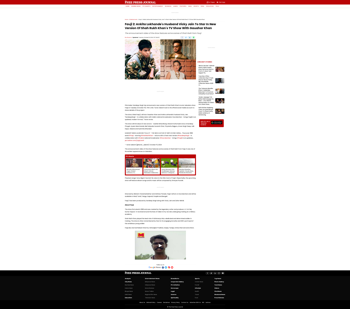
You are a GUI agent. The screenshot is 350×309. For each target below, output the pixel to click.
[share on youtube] (222, 273)
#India (140, 138)
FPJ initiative (175, 285)
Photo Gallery (219, 282)
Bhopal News (129, 291)
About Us (142, 302)
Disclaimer (166, 302)
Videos (216, 288)
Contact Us (184, 302)
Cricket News (199, 282)
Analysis (128, 278)
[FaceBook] (163, 267)
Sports (196, 6)
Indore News (129, 288)
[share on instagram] (218, 273)
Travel (197, 294)
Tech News (218, 285)
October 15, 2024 (156, 145)
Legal (173, 291)
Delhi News (128, 294)
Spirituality (175, 298)
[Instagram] (169, 267)
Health (197, 291)
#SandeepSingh (183, 135)
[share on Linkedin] (189, 37)
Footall (197, 285)
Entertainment (157, 6)
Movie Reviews (149, 288)
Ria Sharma (128, 37)
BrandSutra (175, 278)
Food (196, 298)
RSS (203, 302)
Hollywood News (150, 285)
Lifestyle (198, 288)
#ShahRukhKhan (147, 135)
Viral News (218, 291)
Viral (202, 6)
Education (210, 6)
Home (127, 6)
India (190, 6)
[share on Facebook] (182, 37)
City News (128, 282)
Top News (217, 278)
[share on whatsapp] (193, 37)
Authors (208, 302)
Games (175, 6)
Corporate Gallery (177, 282)
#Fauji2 (179, 138)
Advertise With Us (195, 302)
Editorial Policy (150, 302)
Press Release (219, 298)
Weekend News (219, 294)
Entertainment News (152, 278)
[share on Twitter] (185, 37)
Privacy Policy (175, 302)
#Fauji (131, 135)
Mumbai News (136, 6)
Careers (159, 302)
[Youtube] (172, 267)
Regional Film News (151, 294)
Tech (217, 6)
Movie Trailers (149, 291)
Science (173, 294)
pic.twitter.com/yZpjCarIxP (134, 140)
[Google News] (155, 267)
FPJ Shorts (146, 6)
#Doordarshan (165, 138)
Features (183, 6)
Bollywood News (150, 282)
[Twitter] (166, 267)
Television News (150, 298)
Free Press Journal (140, 2)
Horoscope (174, 288)
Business (168, 6)
